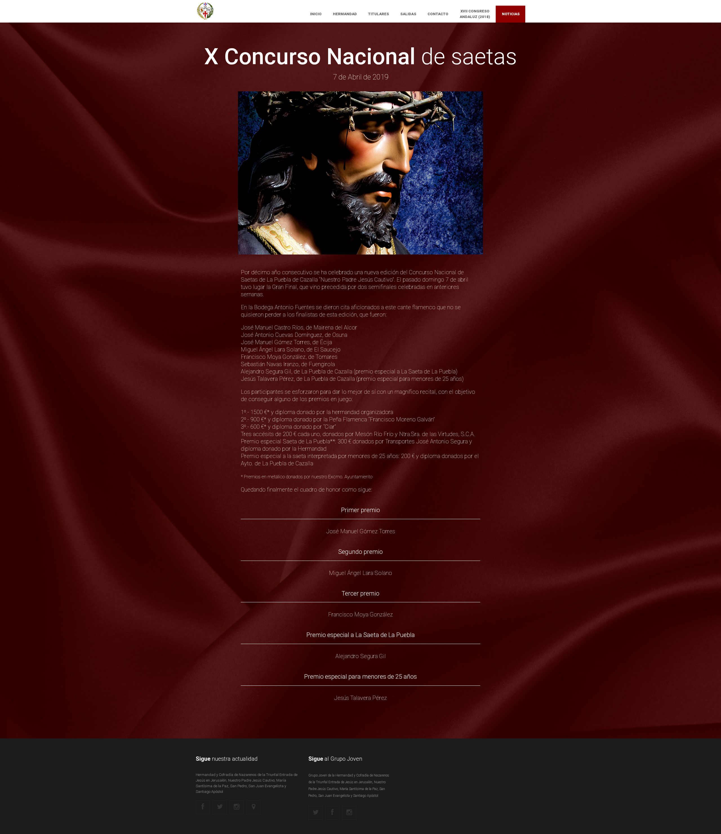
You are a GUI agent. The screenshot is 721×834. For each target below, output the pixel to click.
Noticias (511, 14)
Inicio (316, 14)
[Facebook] (203, 807)
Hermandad (345, 14)
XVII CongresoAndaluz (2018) (475, 14)
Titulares (378, 14)
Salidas (408, 14)
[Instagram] (237, 807)
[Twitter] (315, 813)
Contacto (438, 14)
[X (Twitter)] (220, 807)
